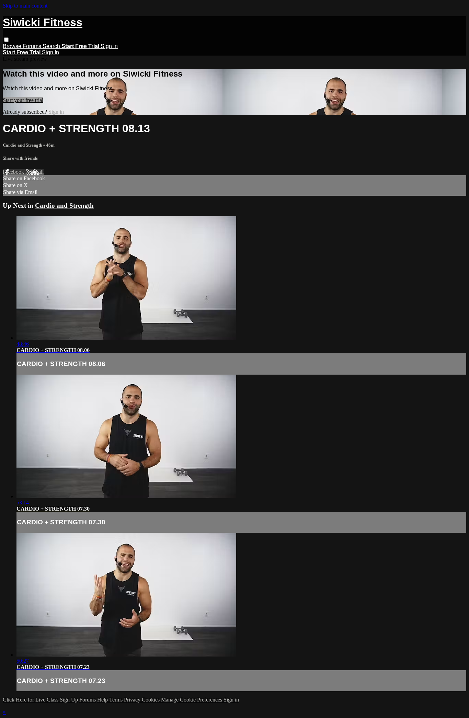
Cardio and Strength (23, 145)
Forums (33, 46)
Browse (13, 46)
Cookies (151, 700)
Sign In (50, 52)
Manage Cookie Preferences (192, 700)
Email (37, 172)
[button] (6, 39)
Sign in (109, 46)
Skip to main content (25, 6)
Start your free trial (23, 100)
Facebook (14, 172)
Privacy (133, 700)
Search (52, 46)
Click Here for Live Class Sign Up (40, 700)
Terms (116, 700)
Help (103, 700)
